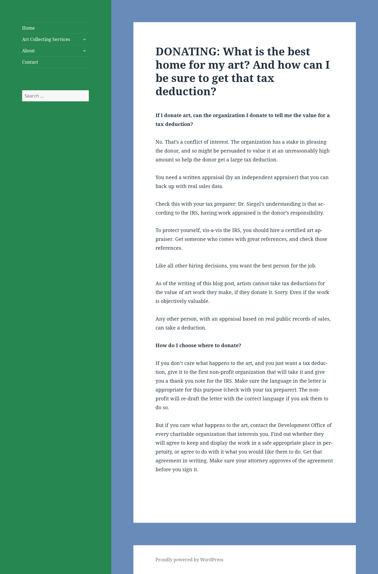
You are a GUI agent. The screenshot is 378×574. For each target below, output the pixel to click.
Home (28, 28)
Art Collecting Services (46, 39)
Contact (30, 62)
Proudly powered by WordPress (189, 560)
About (28, 51)
